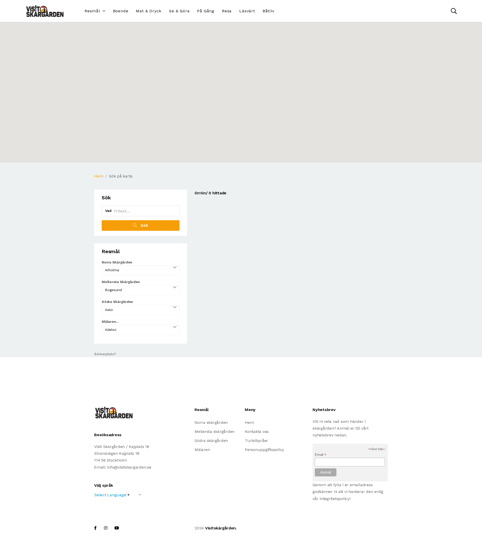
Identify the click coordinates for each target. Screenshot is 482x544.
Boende (121, 11)
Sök (143, 225)
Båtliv (268, 11)
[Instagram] (105, 528)
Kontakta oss (257, 431)
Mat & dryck (148, 11)
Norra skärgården (211, 422)
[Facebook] (95, 528)
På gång (205, 11)
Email (320, 454)
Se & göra (179, 11)
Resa (227, 11)
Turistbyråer (256, 440)
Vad (108, 211)
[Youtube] (116, 528)
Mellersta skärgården (214, 431)
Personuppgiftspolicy (264, 449)
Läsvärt (247, 11)
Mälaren (202, 449)
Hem (98, 176)
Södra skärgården (211, 440)
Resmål (92, 11)
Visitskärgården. (221, 528)
